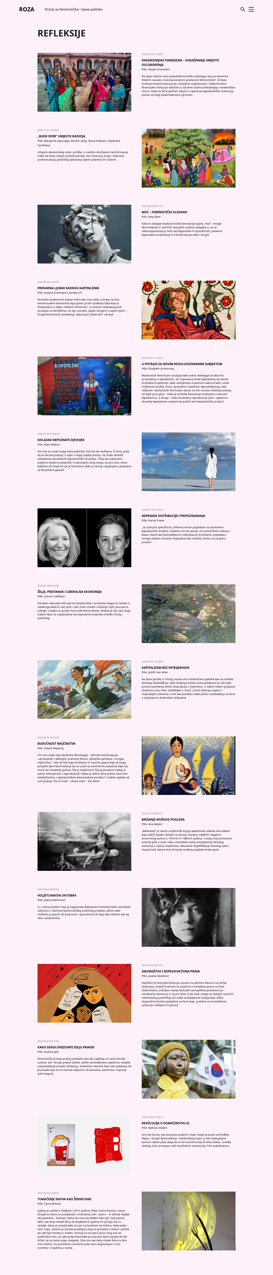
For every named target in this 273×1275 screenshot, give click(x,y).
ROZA (26, 9)
